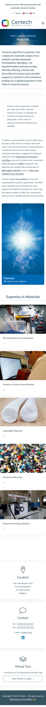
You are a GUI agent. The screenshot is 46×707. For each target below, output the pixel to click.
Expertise (22, 36)
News (18, 13)
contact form (26, 632)
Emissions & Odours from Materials (18, 384)
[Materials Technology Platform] (23, 504)
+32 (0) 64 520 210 (25, 627)
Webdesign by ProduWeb (21, 699)
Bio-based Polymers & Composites (18, 338)
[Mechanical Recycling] (23, 458)
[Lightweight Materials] (23, 412)
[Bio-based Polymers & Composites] (23, 319)
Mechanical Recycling (12, 477)
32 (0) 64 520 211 (25, 624)
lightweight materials (11, 171)
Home (13, 36)
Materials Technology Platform (16, 524)
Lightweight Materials (12, 431)
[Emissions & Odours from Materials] (23, 365)
